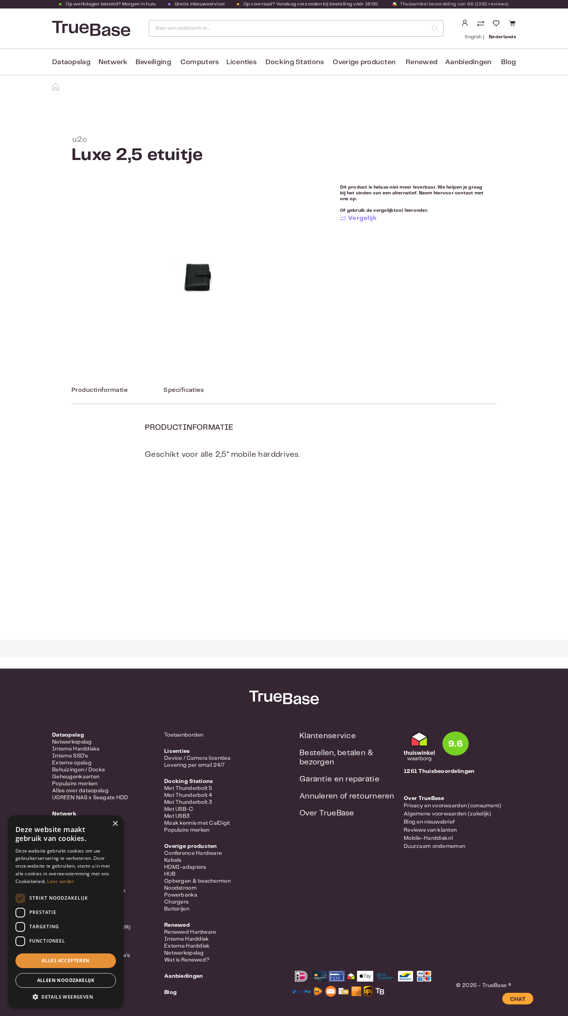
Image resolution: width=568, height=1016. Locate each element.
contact (464, 193)
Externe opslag (72, 763)
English (473, 37)
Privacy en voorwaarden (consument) (453, 805)
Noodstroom (180, 888)
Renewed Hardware (190, 932)
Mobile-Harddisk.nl (428, 838)
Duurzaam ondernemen (434, 846)
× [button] (115, 824)
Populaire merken (74, 783)
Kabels (173, 860)
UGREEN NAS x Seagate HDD (90, 797)
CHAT (517, 999)
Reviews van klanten (430, 830)
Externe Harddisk (186, 946)
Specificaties (183, 390)
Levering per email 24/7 (194, 765)
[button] (65, 997)
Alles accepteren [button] (65, 960)
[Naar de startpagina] (90, 28)
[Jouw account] (465, 23)
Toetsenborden (184, 735)
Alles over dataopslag (80, 790)
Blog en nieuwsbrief (429, 822)
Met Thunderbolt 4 (188, 795)
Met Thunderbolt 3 (188, 802)
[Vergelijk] (481, 24)
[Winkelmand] (511, 23)
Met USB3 (177, 816)
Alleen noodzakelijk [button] (66, 980)
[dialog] (66, 911)
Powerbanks (180, 895)
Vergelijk (362, 218)
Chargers (176, 902)
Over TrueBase (326, 813)
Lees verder (60, 881)
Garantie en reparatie (339, 779)
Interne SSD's (70, 756)
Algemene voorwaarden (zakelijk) (447, 814)
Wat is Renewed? (186, 960)
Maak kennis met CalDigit (197, 823)
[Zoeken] (435, 28)
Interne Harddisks (76, 749)
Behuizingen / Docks (78, 770)
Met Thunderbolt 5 (188, 788)
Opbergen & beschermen (197, 881)
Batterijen (176, 909)
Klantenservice (327, 736)
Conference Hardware (193, 853)
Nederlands (502, 37)
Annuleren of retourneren (347, 796)
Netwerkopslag (72, 742)
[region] (196, 278)
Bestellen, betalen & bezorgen (336, 757)
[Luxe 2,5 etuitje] (196, 279)
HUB (169, 874)
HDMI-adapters (185, 867)
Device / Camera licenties (197, 758)
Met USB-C (179, 809)
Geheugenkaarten (75, 776)
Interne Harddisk (186, 939)
